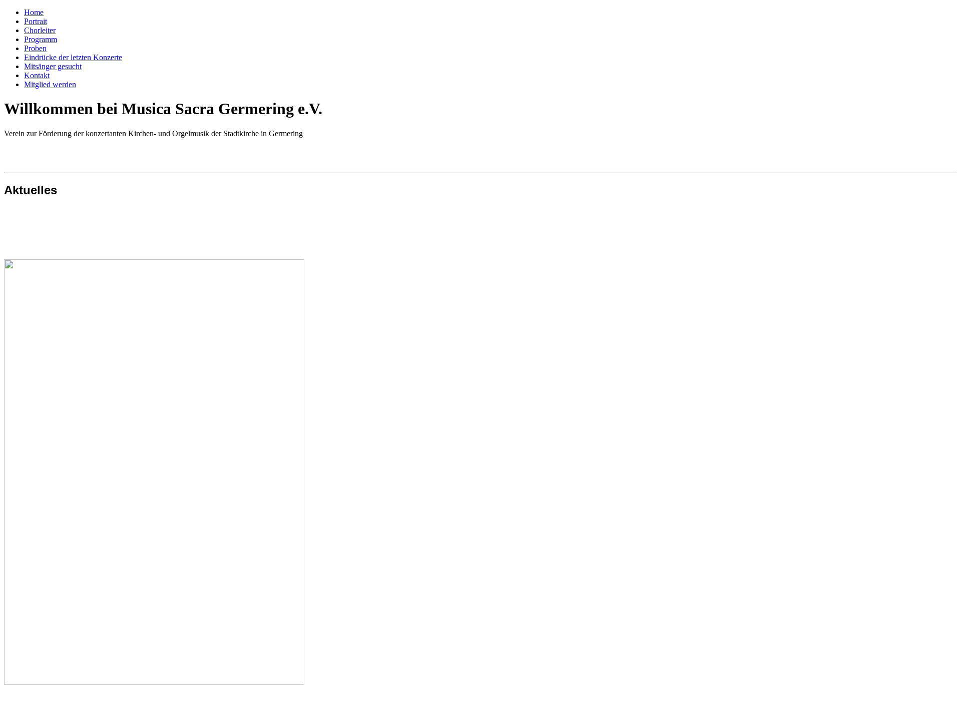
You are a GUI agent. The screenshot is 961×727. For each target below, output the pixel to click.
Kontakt (37, 75)
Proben (35, 48)
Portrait (35, 21)
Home (34, 12)
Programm (40, 39)
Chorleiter (40, 30)
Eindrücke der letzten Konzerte (73, 57)
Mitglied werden (50, 84)
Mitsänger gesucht (53, 66)
